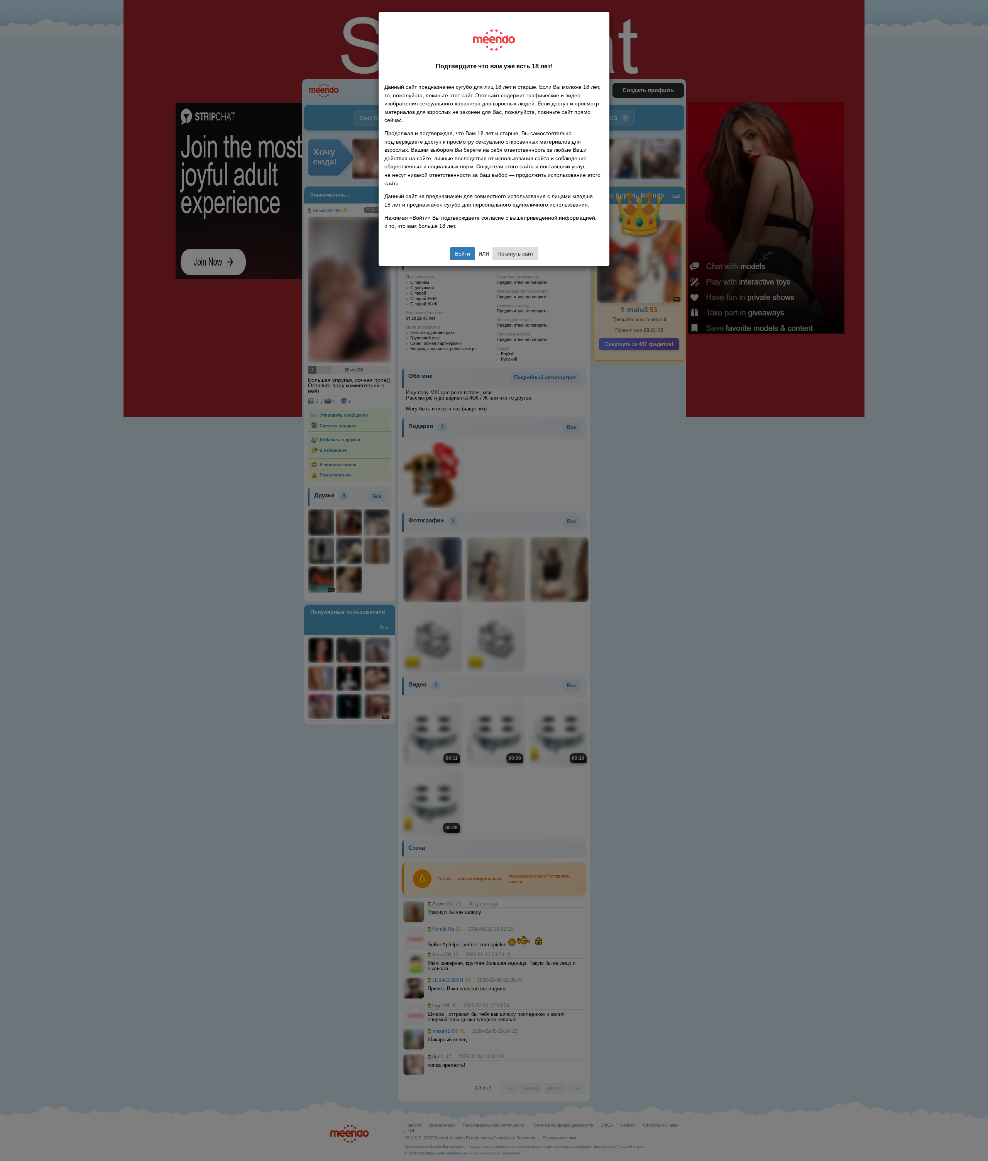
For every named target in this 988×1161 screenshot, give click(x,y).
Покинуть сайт (515, 254)
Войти (462, 254)
